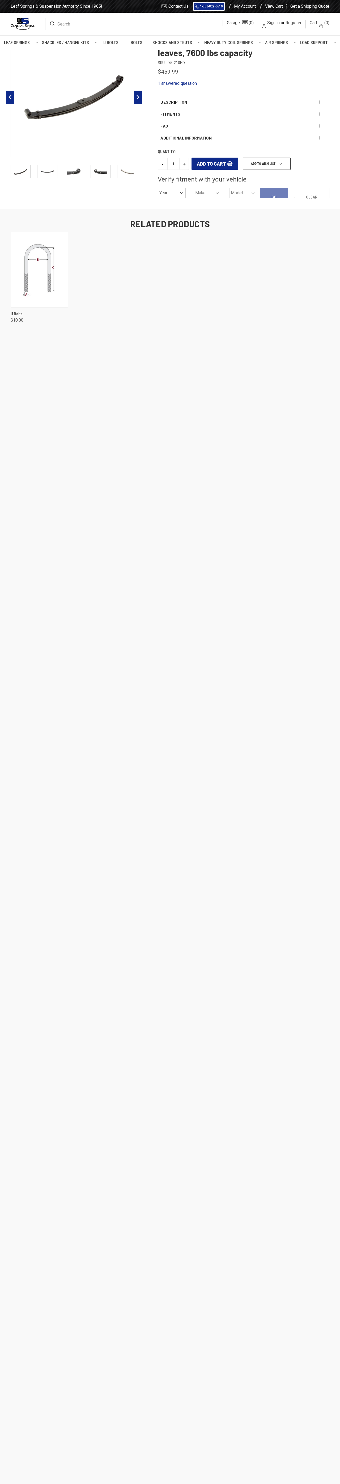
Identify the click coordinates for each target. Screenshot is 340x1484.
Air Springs (276, 42)
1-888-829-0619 (211, 6)
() (319, 22)
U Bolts (110, 42)
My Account (245, 6)
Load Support (314, 42)
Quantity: (167, 152)
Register (293, 22)
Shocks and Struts (172, 42)
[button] (240, 23)
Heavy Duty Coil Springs (228, 42)
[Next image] (137, 97)
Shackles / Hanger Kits (65, 42)
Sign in (273, 22)
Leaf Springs (17, 42)
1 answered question (177, 83)
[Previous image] (10, 97)
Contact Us (178, 6)
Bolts (136, 42)
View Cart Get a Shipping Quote (297, 6)
